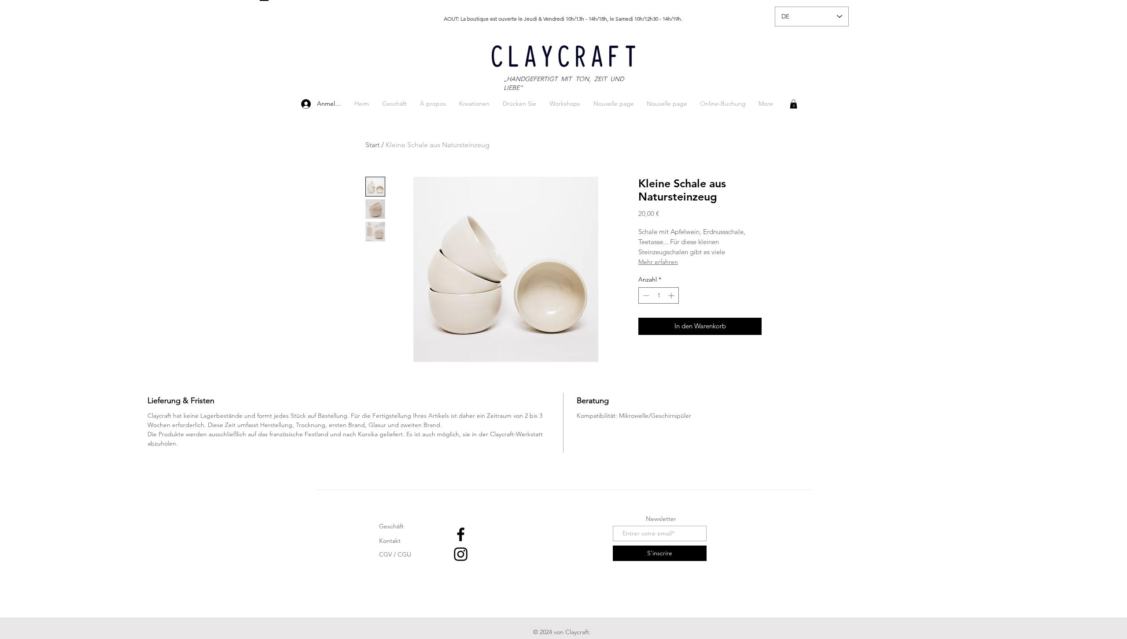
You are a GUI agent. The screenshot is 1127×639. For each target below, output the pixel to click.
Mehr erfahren (658, 262)
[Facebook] (461, 534)
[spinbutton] (659, 295)
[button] (793, 104)
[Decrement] (645, 295)
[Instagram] (461, 554)
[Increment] (672, 295)
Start (372, 145)
